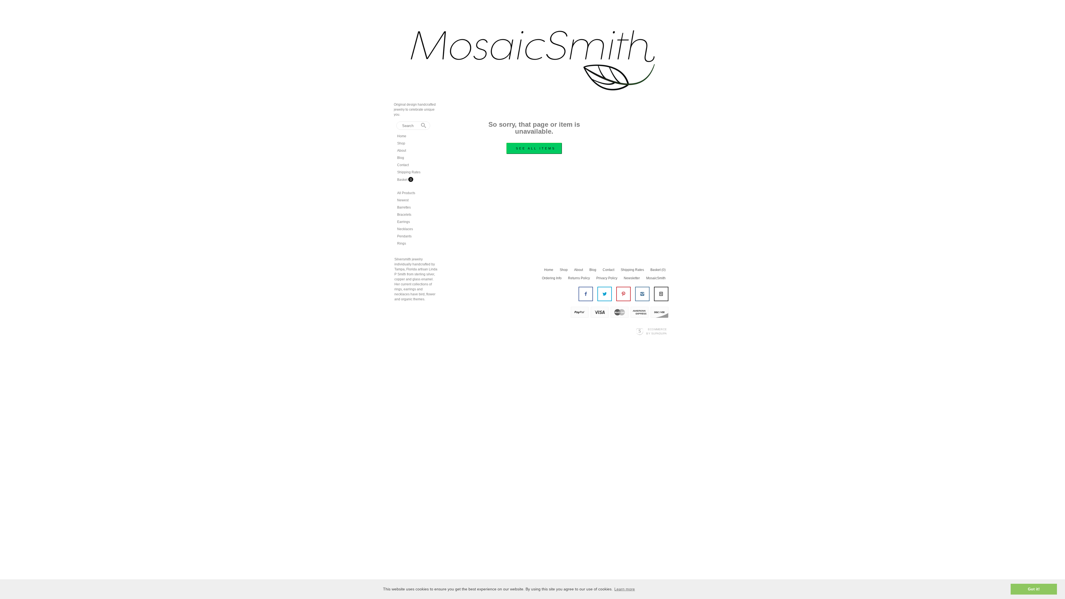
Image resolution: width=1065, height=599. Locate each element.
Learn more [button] (624, 589)
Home (401, 136)
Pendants (404, 236)
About (401, 151)
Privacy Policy (606, 278)
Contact (403, 165)
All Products (406, 193)
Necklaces (405, 229)
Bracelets (404, 215)
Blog (400, 158)
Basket (402, 180)
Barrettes (404, 207)
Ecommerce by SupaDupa (656, 331)
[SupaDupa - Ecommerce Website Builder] (639, 331)
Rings (401, 243)
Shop (401, 143)
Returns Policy (579, 278)
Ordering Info (552, 278)
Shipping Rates (408, 172)
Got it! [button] (1034, 589)
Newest (403, 200)
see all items (536, 148)
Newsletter (632, 278)
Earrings (403, 222)
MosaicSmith (656, 278)
